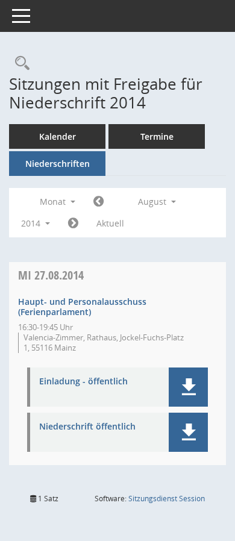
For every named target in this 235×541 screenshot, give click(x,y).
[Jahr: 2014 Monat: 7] (98, 202)
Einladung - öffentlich (83, 382)
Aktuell (110, 223)
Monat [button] (54, 201)
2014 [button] (32, 223)
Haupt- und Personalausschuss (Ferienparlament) (82, 306)
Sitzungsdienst (166, 498)
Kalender (57, 136)
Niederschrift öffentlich (87, 427)
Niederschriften (57, 163)
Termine (157, 136)
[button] (188, 387)
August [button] (153, 201)
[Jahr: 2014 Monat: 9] (73, 223)
